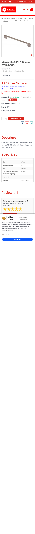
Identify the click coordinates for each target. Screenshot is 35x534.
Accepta (17, 239)
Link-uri (30, 1)
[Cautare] (24, 9)
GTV (8, 107)
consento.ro (23, 219)
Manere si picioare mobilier (25, 18)
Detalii (13, 100)
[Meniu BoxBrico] (27, 9)
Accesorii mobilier (10, 18)
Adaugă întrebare (19, 71)
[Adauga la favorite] (27, 123)
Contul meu (22, 1)
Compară (6, 1)
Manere (6, 21)
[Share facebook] (22, 123)
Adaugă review (7, 71)
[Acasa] (2, 18)
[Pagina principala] (9, 9)
